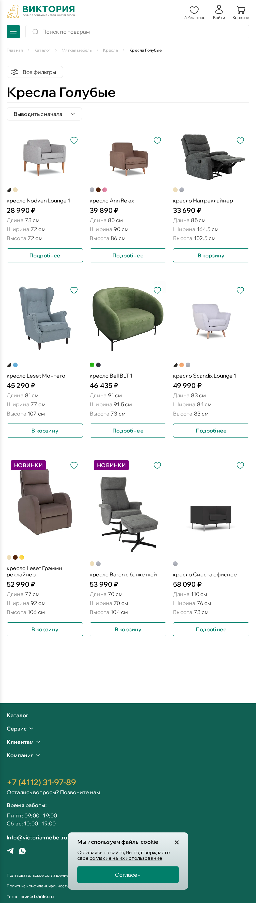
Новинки (28, 465)
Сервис (17, 728)
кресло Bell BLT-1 (111, 376)
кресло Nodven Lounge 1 (38, 200)
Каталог (17, 716)
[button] (194, 12)
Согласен (128, 874)
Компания (20, 755)
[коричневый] (98, 189)
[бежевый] (15, 189)
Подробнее (44, 255)
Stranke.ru (42, 896)
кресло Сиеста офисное (205, 574)
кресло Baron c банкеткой (123, 574)
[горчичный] (175, 365)
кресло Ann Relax (112, 200)
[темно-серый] (98, 365)
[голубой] (15, 365)
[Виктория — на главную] (41, 12)
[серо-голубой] (9, 189)
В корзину (211, 255)
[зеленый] (92, 365)
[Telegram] (10, 851)
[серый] (92, 189)
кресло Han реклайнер (203, 200)
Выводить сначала (38, 114)
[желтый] (21, 557)
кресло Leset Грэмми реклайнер (34, 571)
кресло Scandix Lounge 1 (204, 376)
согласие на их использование (126, 858)
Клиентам (20, 742)
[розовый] (104, 189)
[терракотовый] (181, 365)
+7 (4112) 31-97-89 (41, 782)
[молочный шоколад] (9, 365)
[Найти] (35, 32)
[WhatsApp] (22, 851)
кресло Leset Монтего (36, 376)
